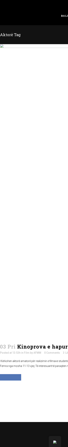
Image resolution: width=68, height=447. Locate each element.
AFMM (37, 352)
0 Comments (52, 352)
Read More (11, 377)
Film (26, 352)
